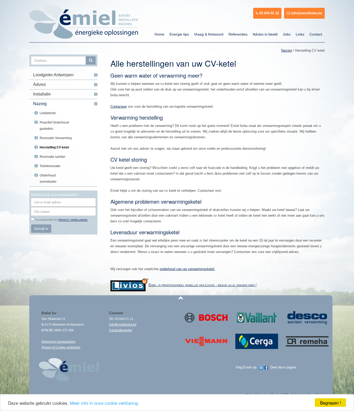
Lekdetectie (48, 113)
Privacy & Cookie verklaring (60, 347)
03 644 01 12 (268, 13)
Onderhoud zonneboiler (48, 178)
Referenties (238, 34)
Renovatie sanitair (52, 157)
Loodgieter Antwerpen (53, 75)
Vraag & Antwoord (208, 34)
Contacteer (118, 106)
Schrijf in (41, 229)
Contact (315, 34)
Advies (39, 84)
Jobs (287, 34)
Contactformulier (120, 330)
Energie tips (179, 34)
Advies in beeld (265, 34)
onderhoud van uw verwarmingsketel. (187, 269)
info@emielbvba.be (306, 13)
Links (300, 34)
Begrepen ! (330, 402)
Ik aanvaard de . (61, 219)
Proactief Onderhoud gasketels (54, 126)
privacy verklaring (73, 219)
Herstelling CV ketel (54, 147)
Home (159, 34)
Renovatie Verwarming (56, 138)
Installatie (42, 94)
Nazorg (40, 103)
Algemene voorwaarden (58, 342)
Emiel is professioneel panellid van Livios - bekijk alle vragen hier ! (202, 285)
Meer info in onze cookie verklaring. (104, 403)
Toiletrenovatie (50, 166)
